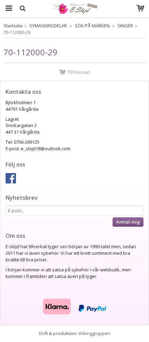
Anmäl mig (128, 222)
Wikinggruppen (94, 333)
